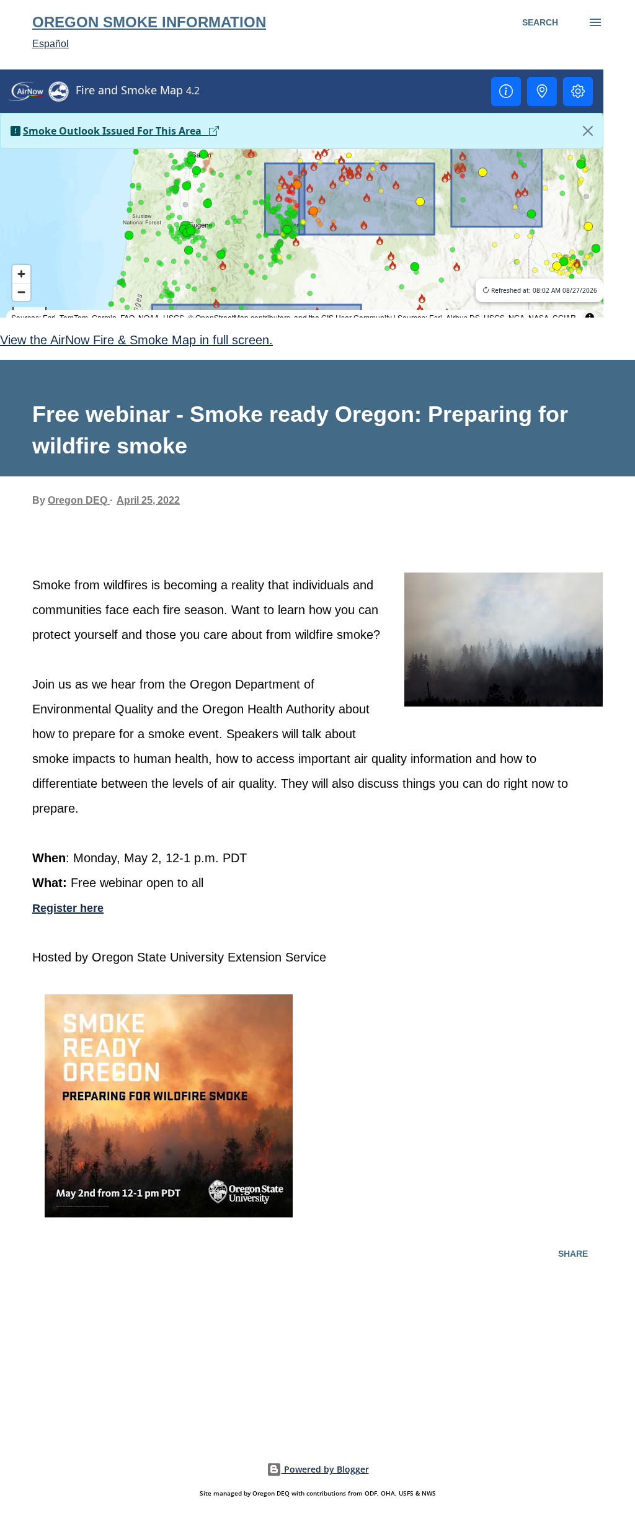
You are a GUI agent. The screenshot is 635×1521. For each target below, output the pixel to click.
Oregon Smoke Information (149, 22)
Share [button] (573, 1254)
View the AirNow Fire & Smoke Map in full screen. (136, 340)
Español (50, 43)
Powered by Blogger (325, 1469)
